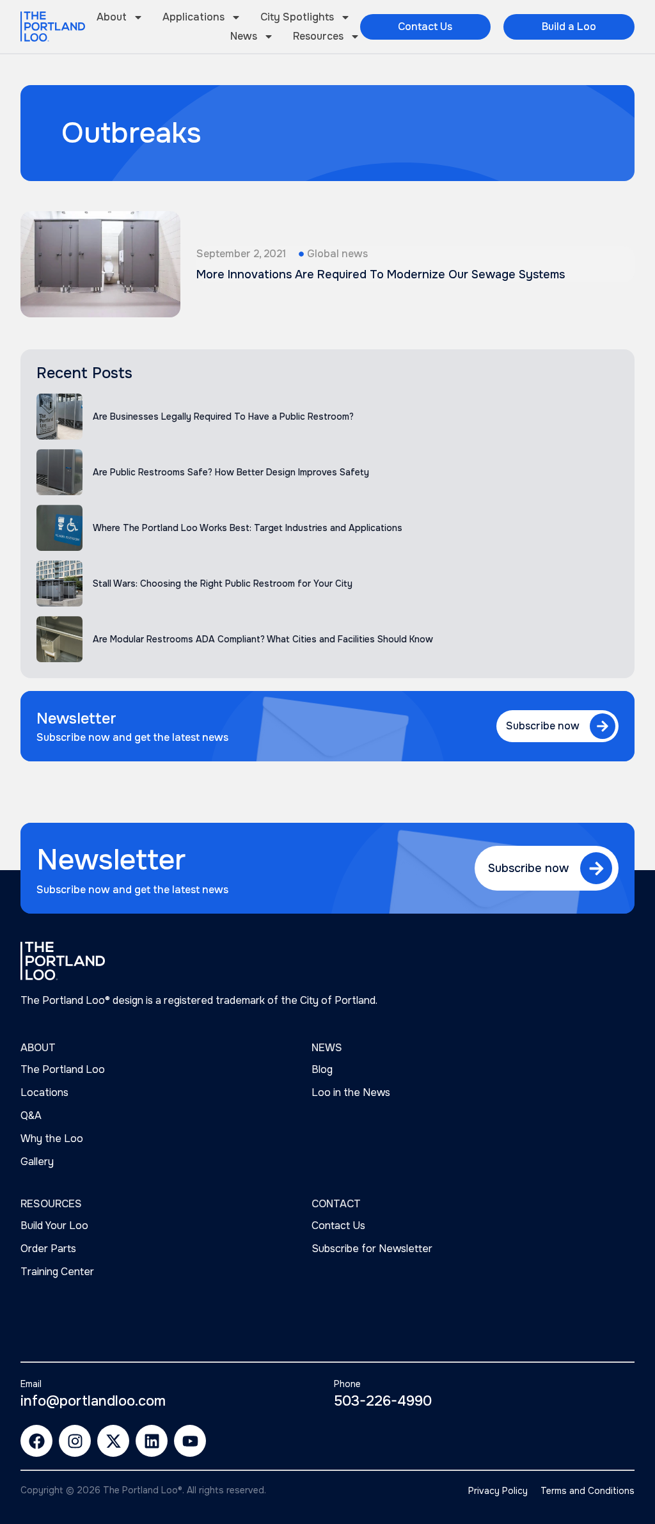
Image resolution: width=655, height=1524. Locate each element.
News (243, 36)
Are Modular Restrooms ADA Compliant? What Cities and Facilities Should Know (263, 639)
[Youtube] (190, 1441)
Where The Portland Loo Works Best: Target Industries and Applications (247, 528)
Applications (193, 17)
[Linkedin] (152, 1441)
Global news (337, 253)
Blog (322, 1069)
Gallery (37, 1161)
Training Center (57, 1271)
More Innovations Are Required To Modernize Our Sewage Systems (380, 274)
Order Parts (48, 1248)
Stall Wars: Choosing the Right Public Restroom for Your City (222, 583)
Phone (347, 1384)
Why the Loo (51, 1138)
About (112, 17)
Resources (318, 36)
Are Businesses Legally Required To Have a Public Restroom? (223, 416)
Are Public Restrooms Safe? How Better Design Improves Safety (231, 472)
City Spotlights (297, 17)
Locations (44, 1092)
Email (31, 1384)
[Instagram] (75, 1441)
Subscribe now (543, 726)
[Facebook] (36, 1441)
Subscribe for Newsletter (372, 1248)
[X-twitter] (113, 1441)
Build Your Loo (54, 1225)
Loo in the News (351, 1092)
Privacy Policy (498, 1490)
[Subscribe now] (602, 726)
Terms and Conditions (588, 1490)
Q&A (31, 1115)
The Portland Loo (62, 1069)
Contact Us (338, 1225)
